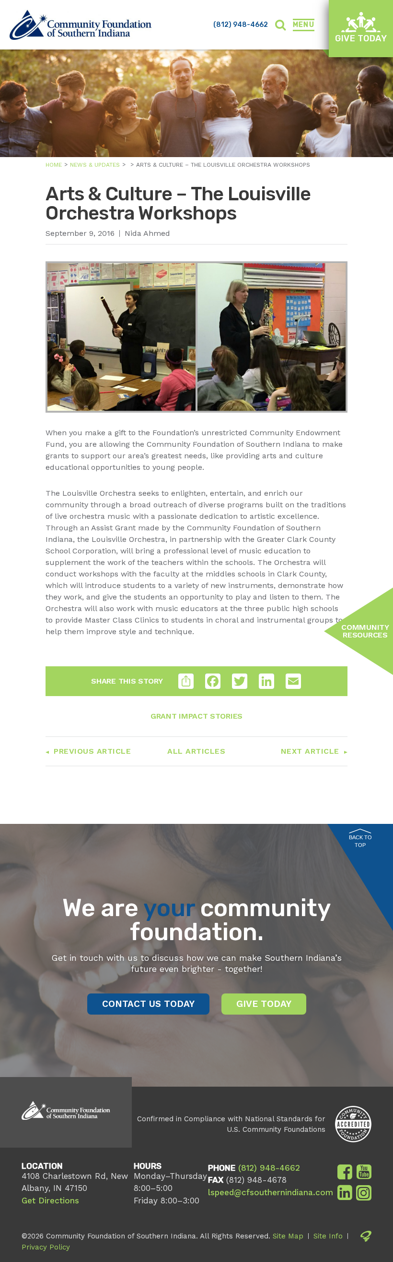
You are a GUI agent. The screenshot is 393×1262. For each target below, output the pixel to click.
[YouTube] (364, 1172)
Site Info (328, 1236)
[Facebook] (344, 1172)
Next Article (310, 751)
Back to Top (360, 841)
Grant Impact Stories (196, 716)
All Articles (196, 751)
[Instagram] (363, 1193)
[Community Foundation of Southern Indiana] (80, 25)
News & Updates (95, 164)
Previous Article (92, 751)
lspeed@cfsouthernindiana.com (270, 1192)
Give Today (361, 38)
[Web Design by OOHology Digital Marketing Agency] (365, 1241)
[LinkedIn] (344, 1193)
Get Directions (50, 1200)
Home (54, 164)
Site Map (288, 1236)
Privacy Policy (46, 1247)
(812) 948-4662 (240, 25)
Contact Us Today (148, 1003)
